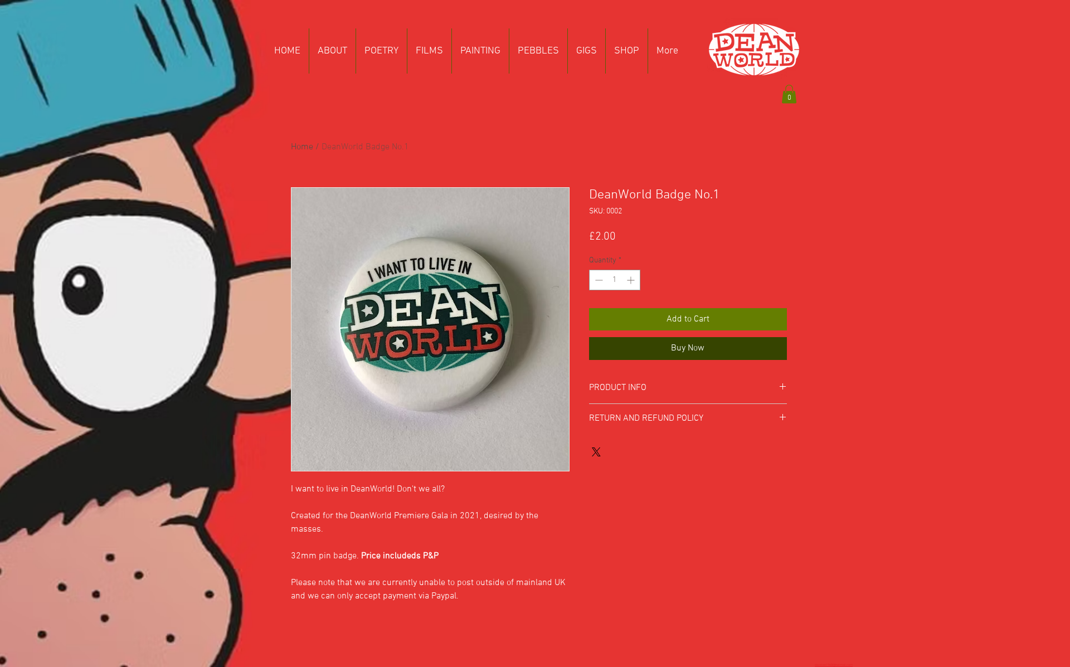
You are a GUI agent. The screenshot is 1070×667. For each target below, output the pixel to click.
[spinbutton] (615, 280)
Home (302, 147)
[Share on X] (596, 452)
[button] (789, 94)
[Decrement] (598, 280)
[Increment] (632, 280)
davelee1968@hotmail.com (834, 665)
